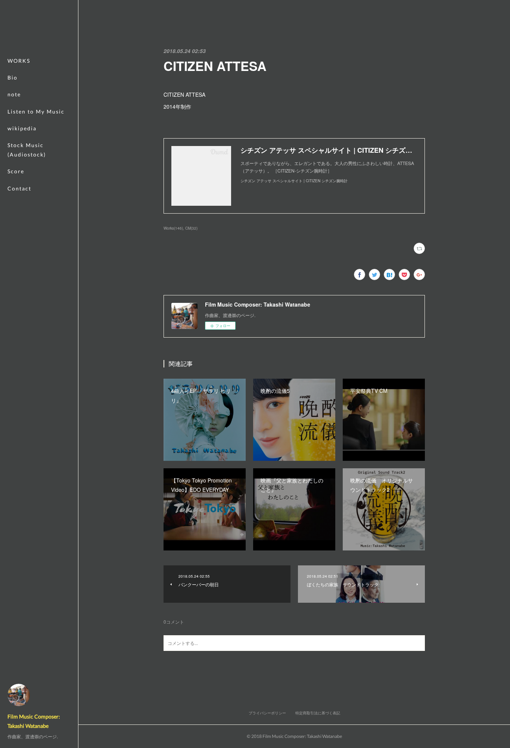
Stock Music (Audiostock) (26, 150)
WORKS (18, 61)
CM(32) (191, 228)
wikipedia (22, 128)
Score (15, 171)
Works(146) (173, 228)
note (14, 94)
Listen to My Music (36, 111)
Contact (19, 188)
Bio (12, 77)
